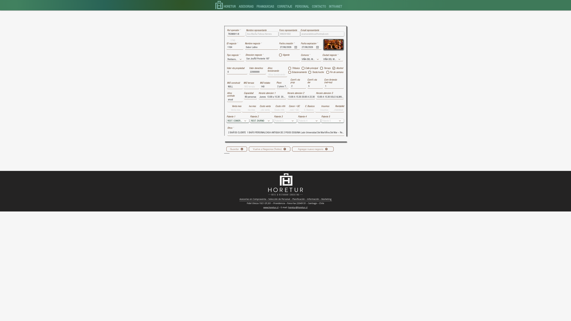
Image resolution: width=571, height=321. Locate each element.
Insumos (325, 106)
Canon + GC (294, 106)
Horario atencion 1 (267, 93)
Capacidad (248, 93)
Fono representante (288, 30)
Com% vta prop (295, 81)
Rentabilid (339, 106)
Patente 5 (325, 116)
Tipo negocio (233, 55)
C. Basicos (309, 106)
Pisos (278, 82)
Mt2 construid (233, 83)
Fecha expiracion (310, 43)
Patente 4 (302, 116)
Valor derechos (256, 68)
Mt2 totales (265, 83)
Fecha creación (287, 43)
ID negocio (231, 43)
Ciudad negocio (329, 55)
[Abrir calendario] (296, 47)
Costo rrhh (280, 106)
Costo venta (265, 106)
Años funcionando (273, 69)
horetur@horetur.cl (298, 207)
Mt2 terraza (249, 83)
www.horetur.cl (271, 207)
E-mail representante (310, 30)
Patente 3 (278, 116)
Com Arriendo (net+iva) (330, 81)
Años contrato (231, 94)
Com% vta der (312, 81)
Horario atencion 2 (295, 93)
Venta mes (236, 106)
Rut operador (233, 30)
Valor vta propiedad (235, 68)
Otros (229, 128)
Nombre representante (256, 30)
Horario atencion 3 (324, 93)
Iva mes (252, 106)
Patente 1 (231, 116)
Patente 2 (254, 116)
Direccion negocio (254, 55)
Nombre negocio (252, 43)
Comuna (305, 55)
